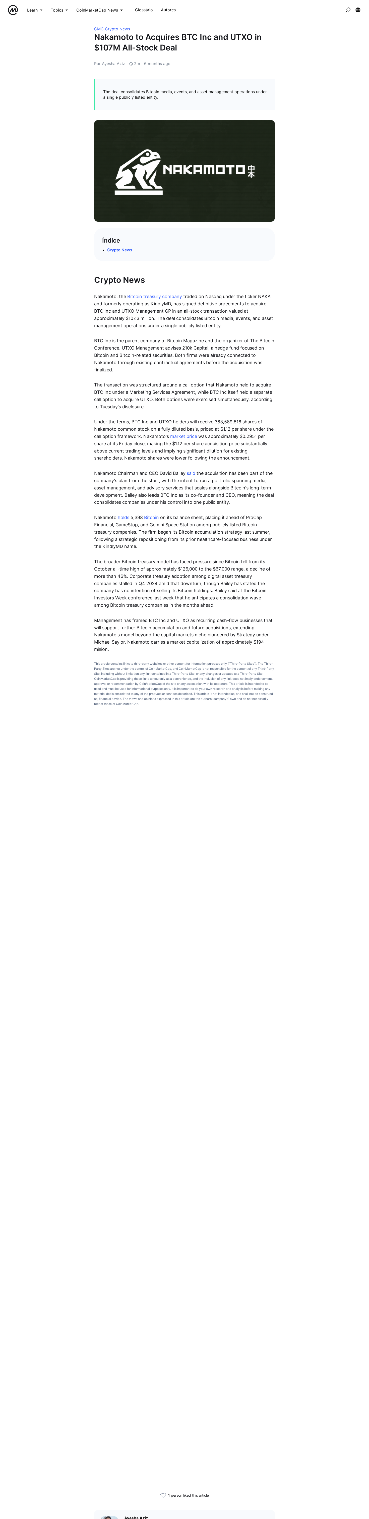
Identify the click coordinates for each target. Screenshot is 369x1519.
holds (124, 517)
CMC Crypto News (112, 28)
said (192, 473)
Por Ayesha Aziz (109, 63)
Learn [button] (32, 10)
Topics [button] (57, 10)
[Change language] (358, 10)
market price (183, 436)
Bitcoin (151, 517)
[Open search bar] (348, 10)
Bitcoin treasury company (154, 296)
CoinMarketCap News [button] (97, 10)
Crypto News (119, 249)
